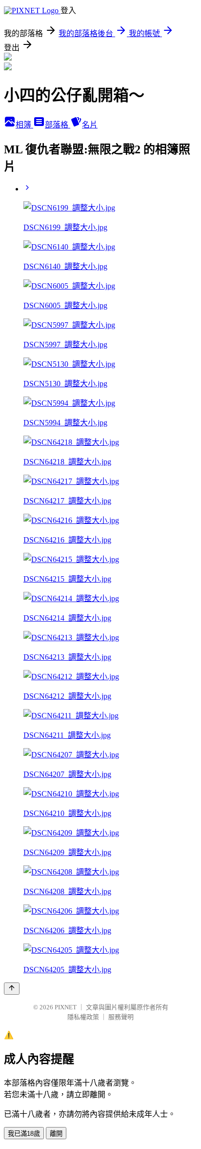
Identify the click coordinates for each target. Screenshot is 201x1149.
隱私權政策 (83, 1017)
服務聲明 (121, 1017)
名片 (90, 125)
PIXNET (66, 1007)
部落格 (57, 125)
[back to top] (12, 988)
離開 (56, 1133)
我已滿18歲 (24, 1133)
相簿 (24, 125)
